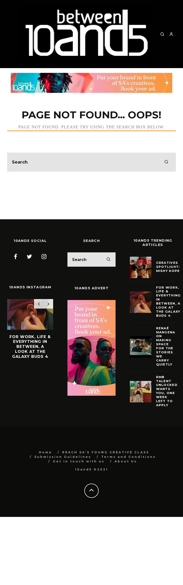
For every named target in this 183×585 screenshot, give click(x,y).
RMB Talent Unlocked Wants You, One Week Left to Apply (167, 391)
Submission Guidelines (62, 457)
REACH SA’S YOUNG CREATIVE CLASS (105, 452)
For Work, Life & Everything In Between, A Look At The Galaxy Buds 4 (168, 301)
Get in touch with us (79, 461)
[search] (166, 162)
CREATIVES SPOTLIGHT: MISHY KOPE (168, 267)
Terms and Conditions (128, 457)
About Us (126, 461)
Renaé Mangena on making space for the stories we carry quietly (165, 346)
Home (45, 452)
